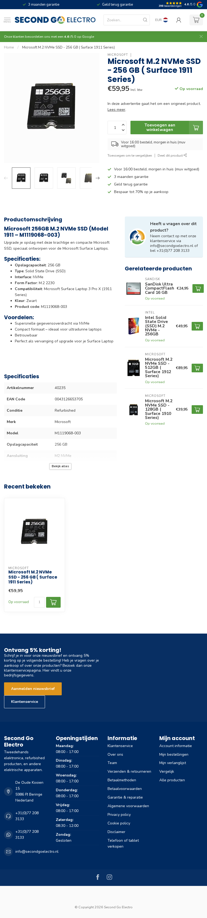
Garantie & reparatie (125, 797)
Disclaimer (116, 831)
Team (112, 762)
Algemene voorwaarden (128, 806)
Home (9, 47)
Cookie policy (119, 823)
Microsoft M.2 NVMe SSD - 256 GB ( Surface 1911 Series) (68, 47)
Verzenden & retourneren (129, 771)
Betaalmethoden (122, 780)
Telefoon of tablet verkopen (123, 843)
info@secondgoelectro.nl (36, 851)
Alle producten (172, 780)
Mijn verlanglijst (172, 762)
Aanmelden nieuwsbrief (33, 688)
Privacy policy (119, 814)
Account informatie (175, 745)
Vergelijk (166, 771)
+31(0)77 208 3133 (27, 815)
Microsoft (118, 54)
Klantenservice (24, 701)
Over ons (115, 754)
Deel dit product (171, 155)
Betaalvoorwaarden (125, 788)
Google (88, 36)
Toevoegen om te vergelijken (130, 155)
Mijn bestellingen (173, 754)
